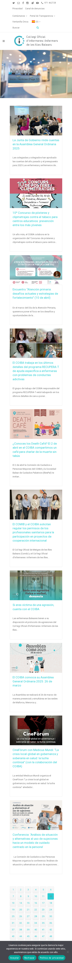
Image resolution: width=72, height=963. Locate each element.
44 (20, 936)
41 (43, 929)
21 (28, 909)
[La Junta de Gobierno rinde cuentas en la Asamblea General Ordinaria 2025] (36, 120)
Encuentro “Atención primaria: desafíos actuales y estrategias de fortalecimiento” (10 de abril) (35, 293)
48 (50, 936)
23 (43, 909)
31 (13, 923)
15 (28, 903)
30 (50, 916)
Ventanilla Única (20, 22)
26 (20, 916)
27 (28, 916)
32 (20, 923)
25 (13, 916)
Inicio (13, 79)
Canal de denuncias (35, 8)
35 (43, 923)
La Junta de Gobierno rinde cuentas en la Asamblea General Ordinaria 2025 (36, 144)
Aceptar (14, 957)
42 (50, 929)
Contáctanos (18, 16)
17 (43, 903)
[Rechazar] (67, 952)
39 (28, 929)
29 (43, 916)
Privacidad (17, 8)
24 (50, 909)
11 (43, 896)
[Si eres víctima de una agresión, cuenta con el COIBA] (36, 585)
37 (13, 929)
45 (28, 936)
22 (35, 909)
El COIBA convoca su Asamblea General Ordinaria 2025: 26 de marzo (33, 681)
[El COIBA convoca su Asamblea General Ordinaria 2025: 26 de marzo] (36, 658)
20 (20, 909)
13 (13, 903)
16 (35, 903)
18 (50, 903)
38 (20, 929)
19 (13, 909)
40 (35, 929)
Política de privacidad (52, 957)
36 (50, 923)
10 (35, 896)
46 (35, 936)
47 (43, 936)
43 (13, 936)
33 (28, 923)
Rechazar (29, 957)
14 (20, 903)
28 (35, 916)
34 (35, 923)
